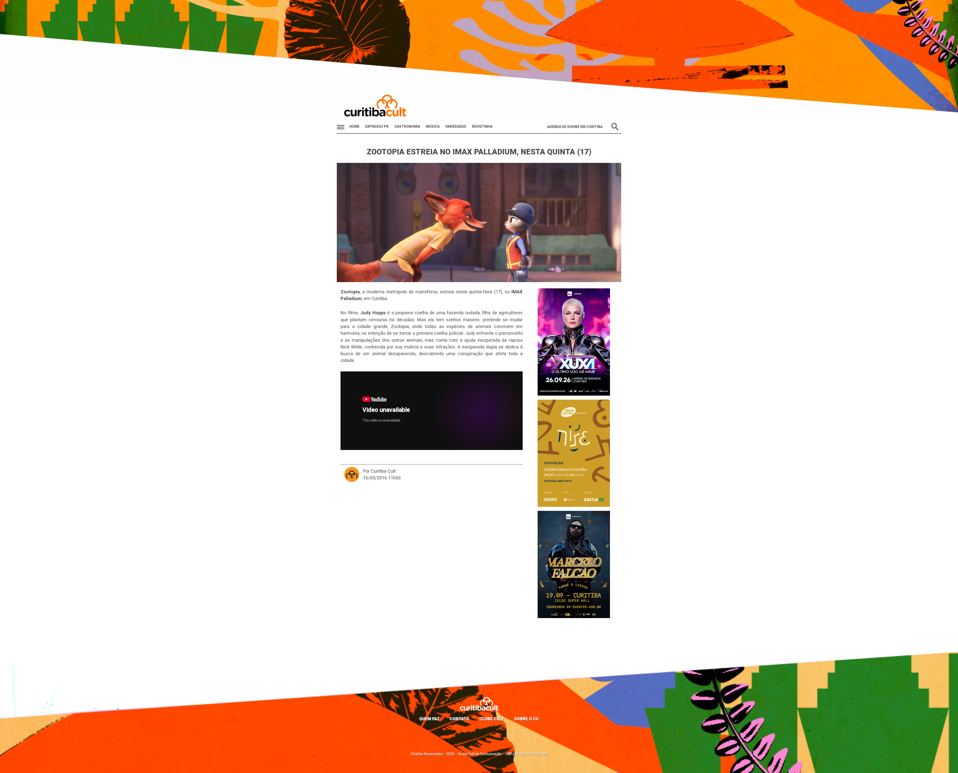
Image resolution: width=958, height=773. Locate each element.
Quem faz (429, 718)
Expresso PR (377, 126)
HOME (354, 126)
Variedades (455, 126)
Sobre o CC (526, 718)
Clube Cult (491, 718)
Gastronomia (407, 126)
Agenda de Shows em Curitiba (574, 127)
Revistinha (482, 126)
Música (433, 126)
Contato (459, 718)
